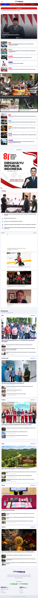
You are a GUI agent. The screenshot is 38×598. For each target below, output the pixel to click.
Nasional (3, 399)
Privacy (21, 589)
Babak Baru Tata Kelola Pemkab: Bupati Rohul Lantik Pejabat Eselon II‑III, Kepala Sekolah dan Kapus (18, 34)
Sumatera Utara (5, 358)
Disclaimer (21, 592)
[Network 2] (23, 584)
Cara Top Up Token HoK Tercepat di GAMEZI (15, 63)
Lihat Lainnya (19, 149)
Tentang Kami (3, 592)
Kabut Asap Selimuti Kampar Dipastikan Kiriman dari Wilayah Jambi (19, 57)
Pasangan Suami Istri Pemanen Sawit (25, 109)
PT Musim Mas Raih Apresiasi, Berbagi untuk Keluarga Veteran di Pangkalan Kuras (22, 116)
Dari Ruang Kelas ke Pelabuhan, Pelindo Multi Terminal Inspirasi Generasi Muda (21, 69)
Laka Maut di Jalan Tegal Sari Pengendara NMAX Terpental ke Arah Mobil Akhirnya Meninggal (20, 224)
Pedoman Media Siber (5, 589)
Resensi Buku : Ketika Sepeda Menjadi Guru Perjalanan (13, 221)
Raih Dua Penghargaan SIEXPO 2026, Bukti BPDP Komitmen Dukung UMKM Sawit (19, 475)
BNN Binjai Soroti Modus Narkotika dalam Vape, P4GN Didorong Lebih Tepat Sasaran (19, 386)
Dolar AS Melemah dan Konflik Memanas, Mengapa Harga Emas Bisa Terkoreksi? (19, 555)
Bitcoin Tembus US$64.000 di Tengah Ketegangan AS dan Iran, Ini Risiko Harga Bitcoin (18, 551)
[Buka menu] (2, 1)
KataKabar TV (33, 4)
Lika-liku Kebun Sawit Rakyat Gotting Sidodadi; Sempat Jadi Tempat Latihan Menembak (14, 96)
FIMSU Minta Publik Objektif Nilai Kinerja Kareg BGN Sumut (13, 383)
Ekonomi (3, 526)
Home (5, 4)
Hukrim (3, 485)
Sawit (3, 443)
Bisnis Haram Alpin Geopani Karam (10, 218)
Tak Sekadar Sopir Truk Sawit (5, 109)
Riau (3, 315)
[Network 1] (13, 584)
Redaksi (2, 591)
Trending (14, 4)
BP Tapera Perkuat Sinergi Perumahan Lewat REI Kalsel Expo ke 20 (16, 431)
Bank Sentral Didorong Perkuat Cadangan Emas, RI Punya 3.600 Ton (17, 435)
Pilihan (23, 4)
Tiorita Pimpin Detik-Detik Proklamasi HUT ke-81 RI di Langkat (16, 393)
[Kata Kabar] (19, 1)
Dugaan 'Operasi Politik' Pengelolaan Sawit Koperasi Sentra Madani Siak (15, 468)
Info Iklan (21, 591)
